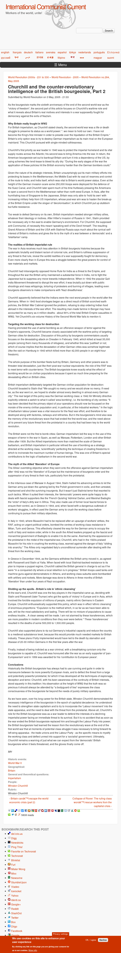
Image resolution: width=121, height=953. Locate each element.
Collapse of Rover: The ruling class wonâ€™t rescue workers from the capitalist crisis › (92, 802)
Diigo (14, 926)
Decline (103, 940)
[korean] (39, 57)
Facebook (16, 931)
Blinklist (15, 860)
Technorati (17, 856)
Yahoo (14, 895)
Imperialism (14, 778)
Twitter (14, 917)
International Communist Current (46, 6)
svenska (50, 52)
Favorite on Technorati (23, 851)
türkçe (72, 52)
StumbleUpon (19, 882)
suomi (110, 57)
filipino (61, 57)
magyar (98, 57)
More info (33, 950)
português (99, 52)
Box (13, 922)
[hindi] (16, 57)
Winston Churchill (18, 785)
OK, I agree (91, 940)
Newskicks (17, 842)
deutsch (28, 52)
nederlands (84, 52)
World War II (15, 763)
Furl (13, 864)
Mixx (13, 873)
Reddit (15, 909)
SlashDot (16, 913)
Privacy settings (60, 934)
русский (5, 57)
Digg (14, 838)
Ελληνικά (113, 52)
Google (15, 935)
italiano (39, 52)
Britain (11, 770)
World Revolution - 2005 (65, 77)
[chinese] (72, 57)
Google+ (16, 904)
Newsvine (16, 878)
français (17, 52)
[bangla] (81, 57)
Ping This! (17, 847)
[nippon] (50, 57)
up (59, 798)
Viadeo (15, 887)
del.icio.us (17, 834)
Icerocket (16, 891)
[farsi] (27, 57)
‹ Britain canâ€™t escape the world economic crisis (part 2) (28, 800)
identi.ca (16, 900)
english (5, 52)
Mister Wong (18, 869)
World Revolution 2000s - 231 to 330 (28, 77)
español (62, 52)
